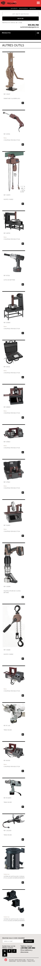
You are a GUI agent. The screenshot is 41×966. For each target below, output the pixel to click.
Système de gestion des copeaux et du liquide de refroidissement (14, 877)
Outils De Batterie (9, 280)
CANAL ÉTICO (31, 961)
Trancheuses (8, 730)
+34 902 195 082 (27, 948)
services (32, 8)
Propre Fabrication (6, 39)
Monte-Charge (8, 199)
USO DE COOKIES (21, 961)
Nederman (6, 874)
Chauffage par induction (12, 140)
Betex (5, 138)
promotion (23, 8)
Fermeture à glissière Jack (12, 98)
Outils (2, 36)
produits (14, 8)
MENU (38, 3)
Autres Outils (4, 37)
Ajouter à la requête (22, 103)
